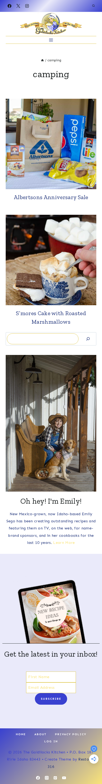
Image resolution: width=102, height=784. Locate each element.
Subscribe (51, 698)
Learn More (64, 542)
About (40, 734)
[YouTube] (64, 778)
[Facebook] (9, 6)
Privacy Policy (70, 734)
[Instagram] (27, 6)
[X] (18, 6)
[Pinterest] (55, 778)
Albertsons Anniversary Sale (51, 197)
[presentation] (51, 144)
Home (21, 734)
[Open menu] (51, 40)
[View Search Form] (93, 6)
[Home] (42, 60)
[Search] (88, 338)
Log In (51, 741)
